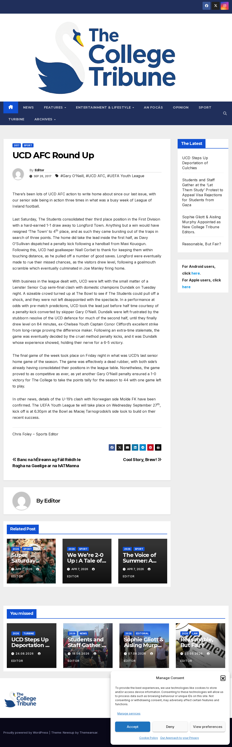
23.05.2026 (194, 653)
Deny (170, 727)
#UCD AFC (95, 176)
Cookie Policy (148, 738)
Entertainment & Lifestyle (104, 107)
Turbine (16, 119)
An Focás (153, 107)
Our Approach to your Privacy (179, 738)
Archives (44, 119)
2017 (16, 145)
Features (54, 107)
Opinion (181, 107)
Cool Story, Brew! (140, 459)
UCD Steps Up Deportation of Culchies (195, 163)
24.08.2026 (25, 653)
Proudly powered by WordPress (26, 732)
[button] (223, 678)
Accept (132, 727)
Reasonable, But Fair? (201, 244)
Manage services (128, 713)
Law (195, 633)
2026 (16, 549)
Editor (39, 170)
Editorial (142, 633)
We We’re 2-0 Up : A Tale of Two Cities (85, 561)
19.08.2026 (81, 653)
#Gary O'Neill (72, 176)
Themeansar (88, 732)
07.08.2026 (137, 653)
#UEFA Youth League (125, 176)
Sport (205, 107)
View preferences (207, 727)
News (28, 107)
